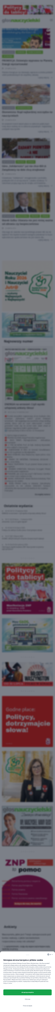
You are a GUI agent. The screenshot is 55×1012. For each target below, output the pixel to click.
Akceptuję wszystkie (27, 992)
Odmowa (27, 999)
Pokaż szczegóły (27, 1006)
